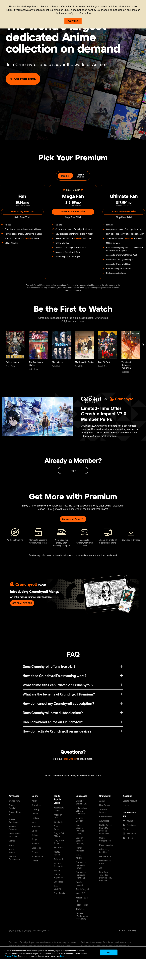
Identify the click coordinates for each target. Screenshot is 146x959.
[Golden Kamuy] (15, 349)
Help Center (70, 758)
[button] (126, 930)
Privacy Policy (11, 956)
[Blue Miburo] (61, 349)
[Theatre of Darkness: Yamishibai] (130, 352)
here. (62, 956)
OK (108, 952)
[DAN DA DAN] (107, 349)
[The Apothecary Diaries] (38, 350)
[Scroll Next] (143, 345)
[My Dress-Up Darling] (84, 349)
